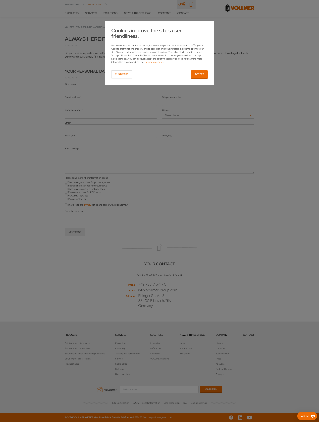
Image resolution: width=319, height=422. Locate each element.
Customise (121, 74)
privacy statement (154, 62)
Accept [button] (199, 74)
